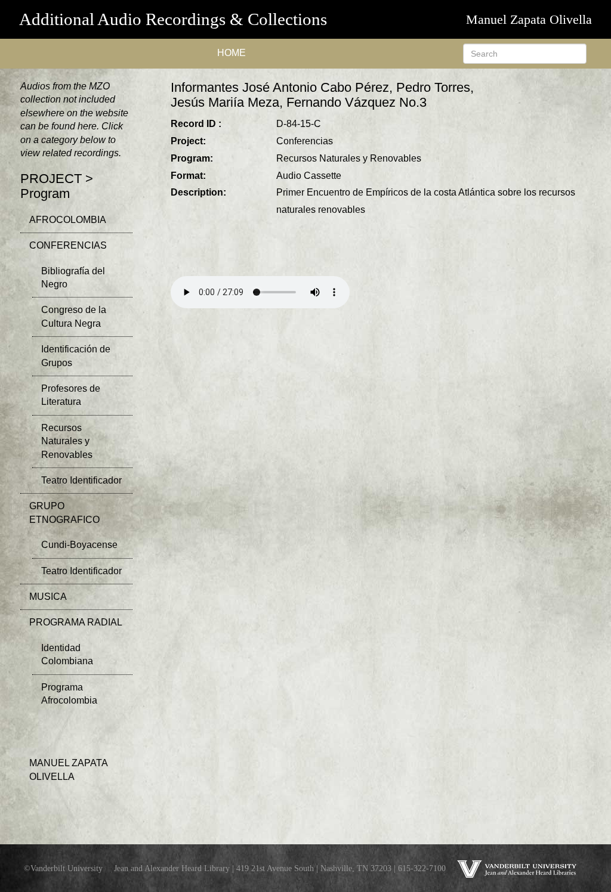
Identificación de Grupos (75, 355)
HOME (231, 53)
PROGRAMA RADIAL (75, 622)
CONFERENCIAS (68, 245)
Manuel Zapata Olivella (529, 19)
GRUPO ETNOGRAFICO (64, 512)
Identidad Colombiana (67, 654)
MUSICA (48, 596)
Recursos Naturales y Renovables (66, 441)
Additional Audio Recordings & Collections (173, 19)
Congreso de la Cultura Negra (73, 316)
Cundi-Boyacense (79, 545)
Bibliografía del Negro (73, 277)
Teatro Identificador (81, 480)
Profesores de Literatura (70, 395)
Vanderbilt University (66, 868)
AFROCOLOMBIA (67, 220)
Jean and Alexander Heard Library (172, 868)
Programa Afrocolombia (69, 693)
